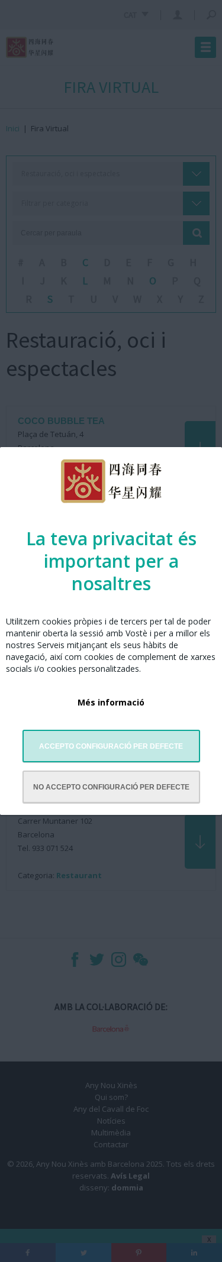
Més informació (111, 702)
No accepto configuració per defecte (111, 787)
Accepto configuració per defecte (111, 746)
